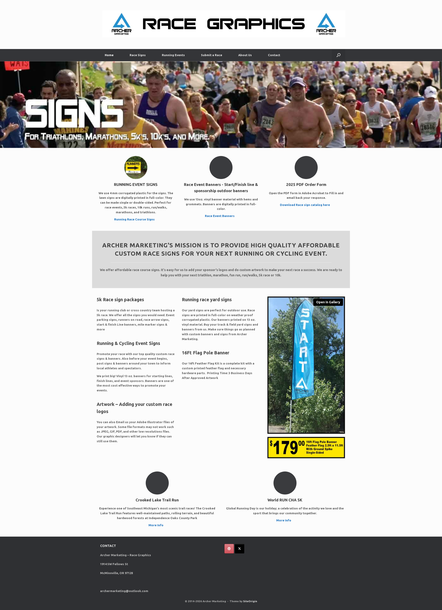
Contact (274, 55)
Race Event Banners (220, 215)
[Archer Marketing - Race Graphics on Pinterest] (229, 548)
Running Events (173, 55)
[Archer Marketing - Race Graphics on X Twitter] (239, 548)
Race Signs (138, 55)
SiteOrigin (250, 601)
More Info (156, 525)
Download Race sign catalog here (305, 204)
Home (109, 55)
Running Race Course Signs (134, 219)
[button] (338, 55)
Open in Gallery (328, 302)
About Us (245, 55)
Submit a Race (211, 55)
